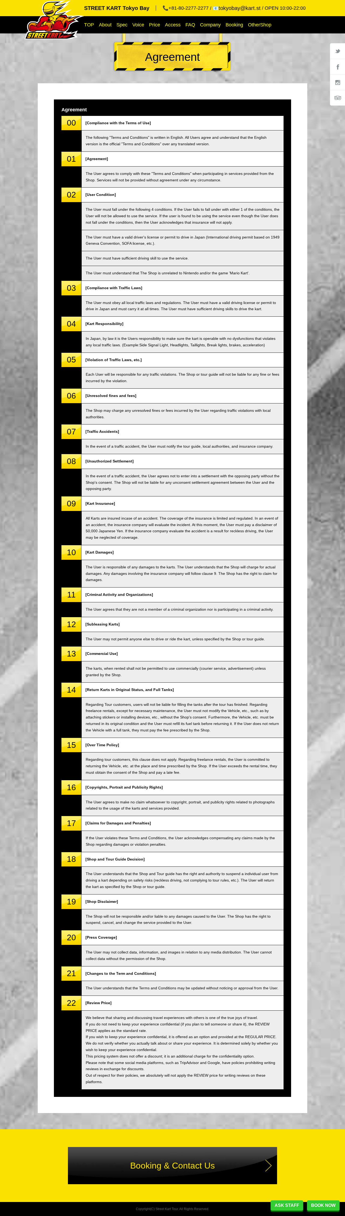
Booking (234, 24)
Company (210, 24)
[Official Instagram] (337, 82)
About (105, 24)
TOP (89, 24)
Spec (121, 24)
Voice (138, 24)
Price (154, 24)
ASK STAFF (287, 1205)
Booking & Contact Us (172, 1165)
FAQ (190, 24)
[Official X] (337, 51)
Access (173, 24)
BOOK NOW (323, 1205)
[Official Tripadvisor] (337, 98)
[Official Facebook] (337, 66)
